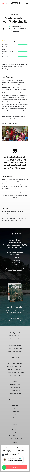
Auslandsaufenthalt (15, 384)
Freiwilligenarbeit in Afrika (15, 342)
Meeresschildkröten (15, 339)
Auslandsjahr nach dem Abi (15, 397)
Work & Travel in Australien (15, 363)
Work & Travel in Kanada (15, 369)
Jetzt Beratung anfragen (15, 270)
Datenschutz (11, 455)
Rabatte (15, 442)
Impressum (5, 455)
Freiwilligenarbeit (16, 26)
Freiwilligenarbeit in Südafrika (15, 345)
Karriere (15, 421)
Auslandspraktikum (15, 387)
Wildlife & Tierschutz (15, 336)
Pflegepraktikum (15, 390)
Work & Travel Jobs (15, 360)
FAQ (15, 432)
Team (15, 408)
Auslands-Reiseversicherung (15, 436)
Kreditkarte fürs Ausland (15, 439)
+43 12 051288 (16, 264)
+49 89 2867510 (16, 260)
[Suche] (25, 3)
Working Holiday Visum (15, 375)
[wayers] (15, 3)
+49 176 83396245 (15, 254)
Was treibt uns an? (15, 414)
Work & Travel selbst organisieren (15, 372)
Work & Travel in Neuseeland (15, 366)
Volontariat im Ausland (15, 400)
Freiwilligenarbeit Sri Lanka (15, 348)
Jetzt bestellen (15, 318)
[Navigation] (27, 3)
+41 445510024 (16, 262)
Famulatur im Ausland (15, 393)
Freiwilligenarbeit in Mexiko (15, 351)
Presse (15, 418)
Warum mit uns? (15, 411)
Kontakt (15, 424)
